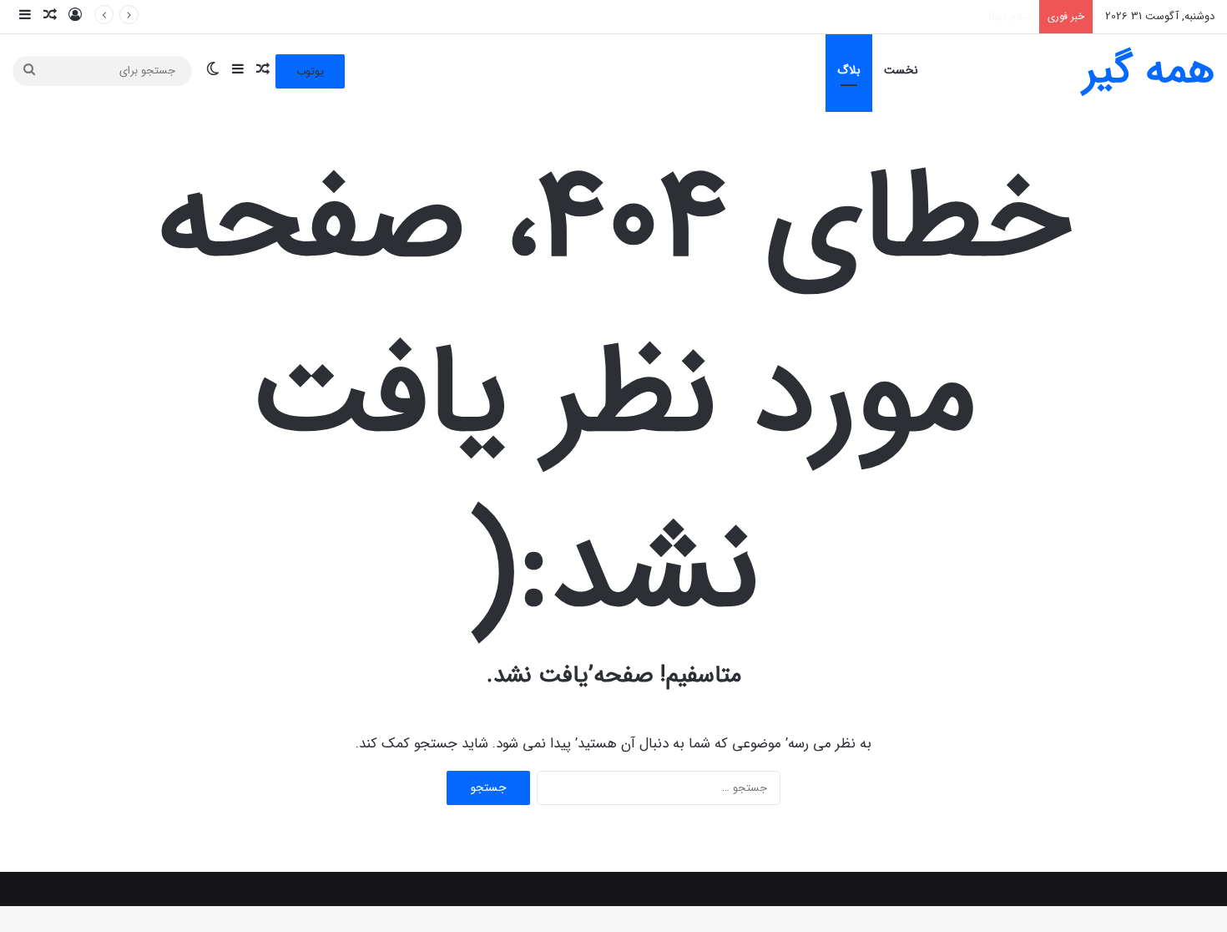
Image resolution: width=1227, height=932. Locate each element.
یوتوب (310, 71)
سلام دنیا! (1010, 16)
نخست (901, 70)
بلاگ (849, 70)
